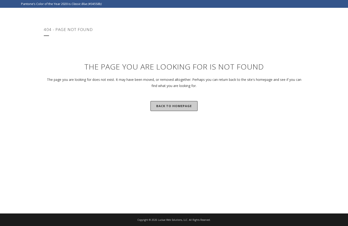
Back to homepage (174, 106)
